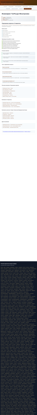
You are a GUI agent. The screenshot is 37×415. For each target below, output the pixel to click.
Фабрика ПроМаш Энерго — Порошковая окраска (10, 105)
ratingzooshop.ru (14, 366)
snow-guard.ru (27, 306)
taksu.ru (27, 319)
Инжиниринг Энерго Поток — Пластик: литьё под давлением (11, 102)
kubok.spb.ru (30, 353)
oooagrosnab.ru (16, 271)
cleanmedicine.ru (25, 316)
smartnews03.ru (14, 277)
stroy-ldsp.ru (13, 385)
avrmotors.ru (8, 357)
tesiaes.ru (15, 350)
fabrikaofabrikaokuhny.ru (23, 299)
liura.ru (35, 277)
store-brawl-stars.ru (3, 286)
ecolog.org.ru (12, 334)
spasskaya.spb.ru (3, 396)
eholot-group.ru (7, 382)
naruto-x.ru (7, 309)
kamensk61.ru (13, 399)
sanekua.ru (2, 392)
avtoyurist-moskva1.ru (31, 351)
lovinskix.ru (6, 277)
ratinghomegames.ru (3, 376)
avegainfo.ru (26, 338)
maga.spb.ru (19, 402)
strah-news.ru (20, 268)
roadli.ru (10, 312)
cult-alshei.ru (2, 373)
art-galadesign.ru (12, 357)
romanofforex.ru (3, 354)
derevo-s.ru (20, 398)
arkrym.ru (12, 325)
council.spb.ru (19, 363)
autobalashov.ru (9, 331)
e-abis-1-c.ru (32, 286)
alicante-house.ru (30, 405)
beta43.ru (9, 392)
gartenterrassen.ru (8, 412)
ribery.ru (21, 316)
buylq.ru (33, 392)
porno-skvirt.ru (33, 273)
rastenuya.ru (10, 268)
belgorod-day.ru (11, 319)
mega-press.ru (32, 267)
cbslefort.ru (31, 389)
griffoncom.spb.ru (9, 351)
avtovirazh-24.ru (22, 395)
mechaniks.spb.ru (29, 383)
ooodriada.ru (34, 399)
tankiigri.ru (15, 411)
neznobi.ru (34, 274)
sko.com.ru (34, 357)
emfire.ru (24, 271)
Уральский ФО (31, 6)
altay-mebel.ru (19, 383)
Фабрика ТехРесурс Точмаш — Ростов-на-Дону (9, 96)
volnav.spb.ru (33, 348)
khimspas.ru (28, 414)
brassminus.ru (29, 373)
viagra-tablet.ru (29, 303)
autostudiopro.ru (3, 270)
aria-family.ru (7, 312)
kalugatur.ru (11, 350)
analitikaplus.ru (8, 354)
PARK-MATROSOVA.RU (21, 351)
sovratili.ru (14, 273)
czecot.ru (29, 395)
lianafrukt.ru (5, 392)
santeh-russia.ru (22, 370)
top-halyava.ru (21, 280)
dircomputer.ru (20, 325)
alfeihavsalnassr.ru (18, 315)
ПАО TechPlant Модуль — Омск (7, 92)
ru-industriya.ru (26, 318)
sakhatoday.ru (7, 347)
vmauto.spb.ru (12, 398)
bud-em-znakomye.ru (23, 270)
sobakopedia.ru (15, 348)
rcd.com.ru (2, 389)
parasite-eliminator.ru (21, 380)
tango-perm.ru (28, 344)
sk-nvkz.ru (11, 382)
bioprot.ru (5, 389)
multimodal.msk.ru (3, 348)
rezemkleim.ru (3, 328)
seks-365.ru (10, 318)
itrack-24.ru (29, 268)
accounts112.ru (25, 280)
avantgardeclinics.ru (24, 392)
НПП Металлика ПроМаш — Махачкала (8, 115)
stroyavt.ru (21, 335)
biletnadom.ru (27, 293)
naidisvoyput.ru (15, 405)
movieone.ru (27, 309)
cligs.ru (33, 408)
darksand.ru (8, 290)
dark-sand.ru (13, 286)
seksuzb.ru (10, 299)
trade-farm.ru (34, 312)
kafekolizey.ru (29, 363)
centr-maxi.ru (32, 414)
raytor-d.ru (9, 284)
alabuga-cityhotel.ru (8, 270)
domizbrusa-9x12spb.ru (32, 306)
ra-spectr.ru (30, 399)
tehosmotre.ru (27, 283)
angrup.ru (14, 353)
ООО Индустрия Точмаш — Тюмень (8, 88)
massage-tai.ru (7, 328)
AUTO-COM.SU (26, 354)
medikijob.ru (12, 367)
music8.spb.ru (23, 353)
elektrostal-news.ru (31, 270)
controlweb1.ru (26, 335)
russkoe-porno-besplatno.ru (4, 319)
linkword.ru (6, 383)
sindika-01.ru (17, 286)
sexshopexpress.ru (33, 268)
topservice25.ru (9, 376)
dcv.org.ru (7, 379)
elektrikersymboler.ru (12, 347)
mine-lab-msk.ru (28, 287)
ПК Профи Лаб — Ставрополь (7, 114)
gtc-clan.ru (30, 408)
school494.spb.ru (27, 341)
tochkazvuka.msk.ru (3, 360)
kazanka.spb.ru (23, 350)
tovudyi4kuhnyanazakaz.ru (4, 299)
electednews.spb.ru (3, 411)
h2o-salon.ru (14, 344)
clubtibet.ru (17, 360)
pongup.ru (28, 277)
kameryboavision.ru (3, 351)
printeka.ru (12, 412)
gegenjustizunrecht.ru (4, 331)
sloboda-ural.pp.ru (21, 354)
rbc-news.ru (28, 273)
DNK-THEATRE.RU (24, 383)
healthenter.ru (24, 325)
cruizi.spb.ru (32, 395)
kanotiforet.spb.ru (3, 334)
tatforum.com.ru (8, 414)
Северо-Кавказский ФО (27, 8)
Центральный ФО (11, 6)
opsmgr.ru (20, 281)
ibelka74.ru (34, 405)
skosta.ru (7, 385)
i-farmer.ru (24, 382)
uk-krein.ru (9, 399)
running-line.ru (3, 341)
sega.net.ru (2, 408)
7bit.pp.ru (8, 350)
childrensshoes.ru (23, 385)
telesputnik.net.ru (17, 408)
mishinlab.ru (30, 274)
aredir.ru (25, 414)
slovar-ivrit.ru (29, 316)
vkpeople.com (11, 396)
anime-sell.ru (23, 402)
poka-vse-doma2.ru (12, 283)
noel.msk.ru (29, 392)
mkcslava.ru (29, 331)
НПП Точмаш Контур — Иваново (7, 89)
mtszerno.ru (11, 386)
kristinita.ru (15, 325)
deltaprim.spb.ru (23, 344)
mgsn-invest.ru (20, 405)
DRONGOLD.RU (15, 382)
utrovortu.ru (13, 331)
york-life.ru (13, 316)
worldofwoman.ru (3, 325)
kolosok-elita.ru (10, 338)
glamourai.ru (25, 373)
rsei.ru (11, 405)
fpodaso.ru (20, 271)
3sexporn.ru (2, 290)
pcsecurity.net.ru (3, 370)
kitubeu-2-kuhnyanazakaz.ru (4, 296)
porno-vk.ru (10, 273)
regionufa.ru (11, 322)
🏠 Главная (5, 6)
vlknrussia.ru (33, 296)
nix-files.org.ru (3, 347)
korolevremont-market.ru (4, 271)
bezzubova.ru (13, 360)
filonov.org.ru (21, 399)
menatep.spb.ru (3, 412)
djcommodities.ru (22, 313)
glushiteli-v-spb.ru (20, 386)
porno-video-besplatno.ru (4, 318)
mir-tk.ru (30, 296)
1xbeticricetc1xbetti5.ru (21, 284)
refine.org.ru (5, 399)
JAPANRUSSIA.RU (7, 373)
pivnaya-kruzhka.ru (33, 325)
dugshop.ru (18, 341)
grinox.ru (11, 364)
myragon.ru (25, 367)
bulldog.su (6, 402)
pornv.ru (13, 270)
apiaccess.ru (18, 366)
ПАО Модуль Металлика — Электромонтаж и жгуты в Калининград (12, 124)
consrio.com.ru (19, 338)
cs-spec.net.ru (15, 383)
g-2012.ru (27, 281)
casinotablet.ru (23, 322)
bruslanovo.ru (12, 363)
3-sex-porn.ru (16, 303)
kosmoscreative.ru (3, 357)
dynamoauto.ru (25, 360)
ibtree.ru (23, 411)
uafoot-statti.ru (27, 284)
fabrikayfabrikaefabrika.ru (12, 293)
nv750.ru (26, 313)
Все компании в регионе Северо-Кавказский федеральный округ (13, 131)
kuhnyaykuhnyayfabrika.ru (4, 300)
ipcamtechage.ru (3, 385)
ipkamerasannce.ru (24, 405)
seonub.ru (11, 328)
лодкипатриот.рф (24, 363)
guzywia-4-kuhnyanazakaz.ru (24, 296)
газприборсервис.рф (32, 402)
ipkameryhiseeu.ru (17, 379)
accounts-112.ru (3, 283)
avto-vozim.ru (7, 335)
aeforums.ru (26, 347)
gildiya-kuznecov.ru (28, 350)
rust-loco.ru (14, 341)
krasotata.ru (8, 267)
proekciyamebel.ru (12, 373)
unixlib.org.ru (31, 411)
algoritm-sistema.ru (30, 328)
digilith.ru (15, 319)
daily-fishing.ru (16, 386)
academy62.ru (33, 367)
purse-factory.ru (24, 303)
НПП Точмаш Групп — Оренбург (7, 93)
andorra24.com (29, 376)
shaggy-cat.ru (16, 281)
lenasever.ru (2, 277)
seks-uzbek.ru (7, 273)
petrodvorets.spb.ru (11, 395)
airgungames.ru (18, 283)
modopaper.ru (6, 315)
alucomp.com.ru (3, 414)
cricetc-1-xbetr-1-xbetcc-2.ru (9, 280)
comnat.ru (2, 350)
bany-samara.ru (8, 405)
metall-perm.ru (5, 366)
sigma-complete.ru (27, 380)
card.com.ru (18, 350)
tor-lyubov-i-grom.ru (16, 309)
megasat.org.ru (26, 386)
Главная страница (27, 131)
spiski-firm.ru (17, 331)
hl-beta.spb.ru (22, 341)
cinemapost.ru (21, 267)
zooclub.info (17, 399)
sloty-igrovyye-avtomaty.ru (20, 318)
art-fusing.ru (27, 389)
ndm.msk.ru (9, 366)
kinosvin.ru (10, 344)
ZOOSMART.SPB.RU (3, 367)
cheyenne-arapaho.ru (4, 380)
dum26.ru (21, 379)
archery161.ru (30, 338)
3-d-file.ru (2, 281)
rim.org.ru (21, 373)
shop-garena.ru (3, 280)
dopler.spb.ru (34, 364)
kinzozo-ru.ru (33, 335)
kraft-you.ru (27, 267)
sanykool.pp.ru (27, 411)
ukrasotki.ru (31, 271)
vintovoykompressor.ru (4, 332)
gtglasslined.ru (18, 376)
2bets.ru (33, 331)
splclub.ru (9, 316)
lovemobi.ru (26, 412)
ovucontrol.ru (14, 318)
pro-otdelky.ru (28, 271)
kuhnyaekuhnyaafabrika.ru (31, 299)
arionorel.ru (19, 396)
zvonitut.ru (14, 328)
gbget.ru (14, 315)
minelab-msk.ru (17, 290)
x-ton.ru (29, 313)
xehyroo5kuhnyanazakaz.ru (4, 293)
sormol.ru (10, 274)
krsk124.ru (27, 353)
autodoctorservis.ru (25, 334)
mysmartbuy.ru (20, 312)
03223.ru (2, 267)
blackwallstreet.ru (33, 376)
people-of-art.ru (9, 360)
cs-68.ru (19, 296)
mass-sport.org (28, 382)
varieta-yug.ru (31, 283)
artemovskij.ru (30, 364)
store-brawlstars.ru (12, 287)
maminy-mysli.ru (15, 396)
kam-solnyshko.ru (33, 379)
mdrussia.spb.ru (33, 398)
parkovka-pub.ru (22, 412)
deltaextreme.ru (9, 389)
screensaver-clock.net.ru (27, 348)
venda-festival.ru (6, 287)
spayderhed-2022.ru (23, 309)
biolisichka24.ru (18, 328)
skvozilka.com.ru (17, 412)
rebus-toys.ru (13, 290)
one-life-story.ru (16, 280)
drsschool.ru (34, 366)
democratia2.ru (20, 382)
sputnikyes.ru (17, 347)
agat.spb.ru (25, 351)
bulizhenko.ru (2, 386)
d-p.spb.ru (26, 357)
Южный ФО (21, 8)
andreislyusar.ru (3, 309)
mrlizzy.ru (27, 385)
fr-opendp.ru (29, 379)
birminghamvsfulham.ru (11, 332)
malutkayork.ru (18, 344)
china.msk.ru (2, 402)
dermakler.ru (18, 414)
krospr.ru (2, 274)
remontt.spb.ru (16, 367)
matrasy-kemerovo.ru (25, 312)
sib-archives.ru (28, 286)
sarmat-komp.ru (16, 332)
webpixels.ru (2, 395)
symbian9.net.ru (27, 370)
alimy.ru (33, 354)
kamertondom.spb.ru (32, 334)
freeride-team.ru (25, 268)
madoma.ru (22, 315)
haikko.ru (11, 348)
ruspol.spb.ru (25, 379)
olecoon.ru (17, 273)
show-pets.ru (10, 277)
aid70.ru (2, 366)
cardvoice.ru (2, 315)
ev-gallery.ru (23, 281)
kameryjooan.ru (25, 364)
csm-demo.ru (7, 283)
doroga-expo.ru (17, 316)
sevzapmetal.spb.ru (9, 380)
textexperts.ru (28, 325)
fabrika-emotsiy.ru (14, 351)
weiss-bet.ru (15, 322)
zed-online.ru (32, 293)
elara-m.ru (21, 331)
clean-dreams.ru (8, 325)
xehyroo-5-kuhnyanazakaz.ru (13, 296)
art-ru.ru (30, 412)
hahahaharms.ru (6, 281)
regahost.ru (6, 338)
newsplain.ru (32, 313)
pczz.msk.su (6, 395)
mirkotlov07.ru (14, 389)
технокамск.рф (25, 399)
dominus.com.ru (19, 411)
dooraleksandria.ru (17, 287)
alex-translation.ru (18, 392)
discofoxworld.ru (19, 277)
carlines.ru (33, 360)
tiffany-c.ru (17, 357)
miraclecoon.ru (24, 277)
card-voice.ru (16, 306)
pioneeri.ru (20, 332)
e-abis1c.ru (31, 284)
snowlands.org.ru (18, 385)
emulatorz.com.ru (33, 412)
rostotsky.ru (8, 322)
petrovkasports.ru (30, 315)
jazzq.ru (26, 395)
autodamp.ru (14, 313)
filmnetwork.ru (3, 344)
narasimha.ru (18, 313)
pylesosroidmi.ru (26, 408)
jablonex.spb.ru (33, 382)
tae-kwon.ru (14, 338)
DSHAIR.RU (31, 370)
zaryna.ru (19, 322)
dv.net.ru (5, 408)
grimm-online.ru (10, 402)
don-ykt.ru (34, 319)
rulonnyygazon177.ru (21, 306)
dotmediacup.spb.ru (28, 396)
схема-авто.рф (8, 353)
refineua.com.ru (10, 383)
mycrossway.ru (19, 389)
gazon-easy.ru (3, 364)
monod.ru (2, 399)
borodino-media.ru (3, 322)
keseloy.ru (27, 402)
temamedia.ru (23, 389)
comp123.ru (30, 319)
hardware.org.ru (3, 353)
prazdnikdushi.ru (12, 267)
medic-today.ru (24, 319)
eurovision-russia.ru (15, 268)
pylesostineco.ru (15, 364)
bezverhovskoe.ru (29, 366)
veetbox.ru (16, 267)
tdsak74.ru (29, 335)
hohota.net (30, 354)
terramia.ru (29, 367)
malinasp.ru (6, 344)
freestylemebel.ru (3, 405)
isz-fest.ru (19, 348)
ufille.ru (5, 267)
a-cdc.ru (27, 270)
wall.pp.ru (22, 408)
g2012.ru (10, 281)
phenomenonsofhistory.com (11, 408)
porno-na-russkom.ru (26, 274)
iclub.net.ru (33, 363)
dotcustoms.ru (3, 313)
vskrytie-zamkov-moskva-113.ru (20, 293)
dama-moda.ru (3, 382)
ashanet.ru (30, 312)
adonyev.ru (25, 273)
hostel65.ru (31, 277)
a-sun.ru (10, 385)
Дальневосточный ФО (15, 8)
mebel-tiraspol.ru (3, 398)
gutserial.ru (28, 398)
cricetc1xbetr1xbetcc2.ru (4, 284)
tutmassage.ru (8, 334)
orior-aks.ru (21, 360)
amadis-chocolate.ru (25, 332)
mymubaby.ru (32, 341)
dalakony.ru (8, 367)
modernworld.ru (32, 380)
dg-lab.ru (11, 353)
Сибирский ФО (8, 8)
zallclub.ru (30, 347)
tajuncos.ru (26, 315)
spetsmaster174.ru (11, 379)
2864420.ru (33, 290)
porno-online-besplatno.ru (4, 316)
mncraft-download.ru (24, 328)
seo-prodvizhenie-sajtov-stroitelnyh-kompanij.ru (7, 306)
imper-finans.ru (18, 373)
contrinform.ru (24, 398)
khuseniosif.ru (23, 396)
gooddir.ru (31, 344)
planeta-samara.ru (14, 312)
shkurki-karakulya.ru (31, 332)
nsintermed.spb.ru (17, 395)
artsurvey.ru (21, 414)
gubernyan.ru (13, 376)
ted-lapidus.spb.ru (15, 380)
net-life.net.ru (2, 335)
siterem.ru (15, 363)
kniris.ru (7, 396)
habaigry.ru (7, 348)
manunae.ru (10, 315)
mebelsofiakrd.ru (31, 385)
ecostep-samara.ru (21, 357)
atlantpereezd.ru (17, 270)
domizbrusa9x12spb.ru (8, 313)
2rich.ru (13, 274)
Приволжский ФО (25, 6)
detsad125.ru (2, 363)
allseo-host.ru (22, 283)
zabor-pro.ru (33, 373)
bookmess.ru (2, 383)
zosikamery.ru (16, 354)
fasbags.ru (33, 303)
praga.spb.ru (16, 334)
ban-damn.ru (20, 303)
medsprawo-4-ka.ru (28, 290)
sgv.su (34, 344)
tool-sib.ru (7, 370)
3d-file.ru (16, 284)
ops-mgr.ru (30, 281)
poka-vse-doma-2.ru (31, 280)
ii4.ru (21, 376)
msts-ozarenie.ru (20, 364)
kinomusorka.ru (25, 331)
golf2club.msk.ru (22, 347)
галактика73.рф (30, 357)
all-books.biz (7, 398)
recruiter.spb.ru (19, 353)
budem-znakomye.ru (11, 271)
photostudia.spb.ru (21, 367)
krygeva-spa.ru (7, 341)
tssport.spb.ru (24, 376)
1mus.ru (6, 290)
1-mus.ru (32, 287)
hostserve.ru (20, 274)
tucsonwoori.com (13, 392)
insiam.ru (22, 338)
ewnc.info (22, 348)
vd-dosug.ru (21, 273)
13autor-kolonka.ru (6, 274)
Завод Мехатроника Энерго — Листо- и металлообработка (11, 106)
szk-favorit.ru (30, 360)
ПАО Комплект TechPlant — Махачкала (8, 118)
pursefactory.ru (11, 309)
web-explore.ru (6, 268)
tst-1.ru (13, 281)
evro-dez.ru (31, 309)
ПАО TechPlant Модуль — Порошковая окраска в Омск (10, 127)
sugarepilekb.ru (7, 364)
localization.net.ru (30, 386)
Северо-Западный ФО (18, 6)
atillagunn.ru (13, 284)
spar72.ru (12, 411)
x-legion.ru (23, 286)
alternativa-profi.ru (13, 414)
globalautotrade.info (23, 366)
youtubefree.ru (3, 312)
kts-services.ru (9, 286)
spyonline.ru (12, 354)
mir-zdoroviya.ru (7, 363)
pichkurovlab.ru (19, 319)
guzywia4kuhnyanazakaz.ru (16, 299)
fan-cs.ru (18, 370)
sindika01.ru (2, 287)
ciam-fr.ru (24, 267)
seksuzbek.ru (2, 273)
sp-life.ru (20, 286)
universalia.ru (27, 322)
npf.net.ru (5, 350)
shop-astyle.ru (16, 398)
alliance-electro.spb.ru (17, 335)
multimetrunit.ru (11, 370)
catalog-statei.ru (3, 379)
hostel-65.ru (16, 274)
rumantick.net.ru (7, 386)
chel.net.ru (11, 341)
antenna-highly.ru (23, 287)
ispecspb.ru (2, 338)
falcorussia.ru (20, 334)
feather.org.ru (8, 411)
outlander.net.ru (15, 402)
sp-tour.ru (15, 370)
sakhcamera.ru (11, 335)
